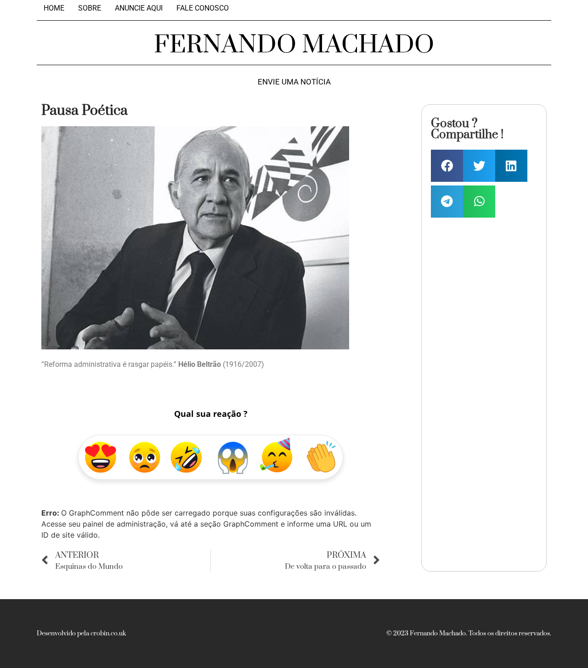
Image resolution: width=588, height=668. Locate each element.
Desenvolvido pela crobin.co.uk (81, 633)
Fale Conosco (202, 8)
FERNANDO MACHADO (294, 45)
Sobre (89, 8)
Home (54, 8)
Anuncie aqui (139, 8)
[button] (447, 166)
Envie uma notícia (294, 82)
